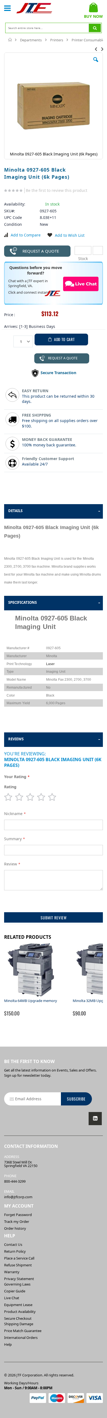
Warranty (11, 1271)
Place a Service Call (19, 1258)
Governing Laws (17, 1284)
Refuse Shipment (18, 1265)
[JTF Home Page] (34, 8)
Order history (15, 1228)
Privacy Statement (19, 1278)
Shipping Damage (18, 1323)
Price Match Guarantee (22, 1330)
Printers (56, 39)
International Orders (21, 1337)
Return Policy (15, 1251)
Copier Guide (14, 1291)
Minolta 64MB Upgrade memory (30, 1000)
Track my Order (16, 1221)
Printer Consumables (89, 39)
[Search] (95, 28)
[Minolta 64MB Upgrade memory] (31, 995)
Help (8, 1344)
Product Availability (20, 1311)
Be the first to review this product (56, 190)
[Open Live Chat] (81, 284)
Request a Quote (40, 251)
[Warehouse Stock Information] (98, 250)
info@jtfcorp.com (18, 1196)
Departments (31, 39)
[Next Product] (102, 49)
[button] (96, 64)
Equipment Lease (18, 1304)
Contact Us (13, 1244)
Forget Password (18, 1214)
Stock (83, 250)
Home (10, 40)
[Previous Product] (96, 49)
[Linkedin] (95, 1118)
